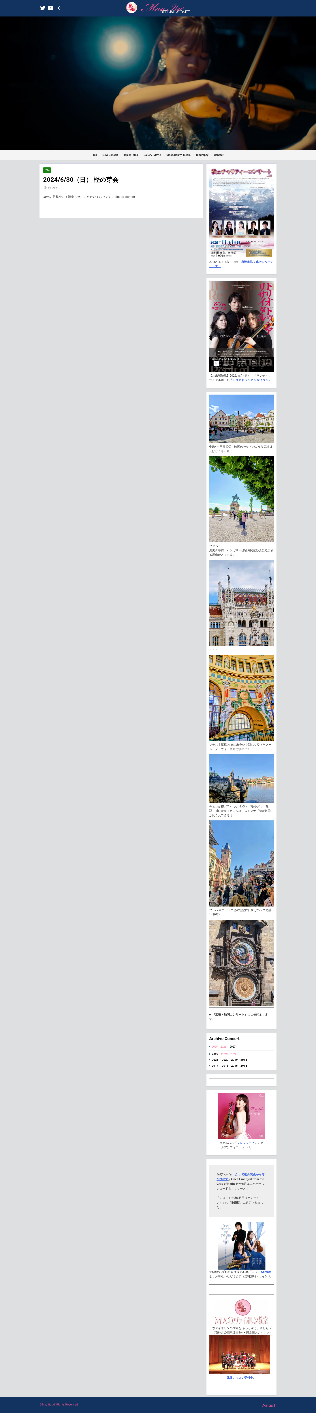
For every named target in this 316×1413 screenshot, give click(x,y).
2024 (47, 170)
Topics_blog (131, 155)
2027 (233, 1046)
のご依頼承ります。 (238, 1017)
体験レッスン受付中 (240, 1377)
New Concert (110, 155)
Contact (218, 155)
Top (95, 155)
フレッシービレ (247, 1143)
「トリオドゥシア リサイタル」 (250, 380)
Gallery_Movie (152, 155)
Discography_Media (178, 155)
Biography (202, 155)
